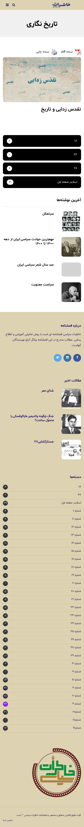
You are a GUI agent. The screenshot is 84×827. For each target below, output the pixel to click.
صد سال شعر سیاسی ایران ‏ (35, 264)
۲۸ (79, 495)
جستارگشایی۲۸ (44, 441)
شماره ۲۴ (76, 623)
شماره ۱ (77, 511)
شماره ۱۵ (76, 551)
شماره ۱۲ (76, 527)
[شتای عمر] (71, 398)
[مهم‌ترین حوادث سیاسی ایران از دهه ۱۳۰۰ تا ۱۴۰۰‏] (71, 247)
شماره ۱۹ (76, 575)
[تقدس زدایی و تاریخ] (42, 79)
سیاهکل (48, 213)
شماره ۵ (76, 680)
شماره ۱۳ (76, 535)
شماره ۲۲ (76, 607)
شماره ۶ (76, 688)
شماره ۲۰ (76, 591)
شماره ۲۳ (75, 615)
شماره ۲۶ (76, 639)
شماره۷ (77, 728)
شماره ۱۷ (76, 567)
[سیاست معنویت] (71, 292)
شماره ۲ (76, 583)
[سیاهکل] (71, 221)
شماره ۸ (76, 696)
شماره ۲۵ (76, 631)
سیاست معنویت (42, 284)
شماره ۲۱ (76, 599)
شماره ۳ (76, 663)
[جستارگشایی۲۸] (71, 449)
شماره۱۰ (76, 712)
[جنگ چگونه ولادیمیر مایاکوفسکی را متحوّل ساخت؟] (71, 424)
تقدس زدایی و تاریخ (61, 109)
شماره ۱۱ (76, 519)
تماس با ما (8, 820)
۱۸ (80, 487)
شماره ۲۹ (76, 655)
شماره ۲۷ (76, 647)
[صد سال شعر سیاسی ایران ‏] (71, 269)
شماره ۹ (76, 704)
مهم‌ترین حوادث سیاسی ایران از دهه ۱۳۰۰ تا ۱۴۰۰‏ (29, 241)
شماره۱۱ (77, 720)
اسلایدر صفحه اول (71, 503)
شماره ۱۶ (76, 559)
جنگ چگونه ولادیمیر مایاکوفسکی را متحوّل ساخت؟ (32, 418)
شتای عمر (47, 390)
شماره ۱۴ (76, 543)
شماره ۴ (76, 671)
